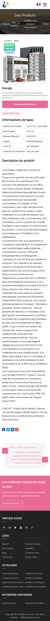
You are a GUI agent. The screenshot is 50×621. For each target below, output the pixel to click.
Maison (6, 24)
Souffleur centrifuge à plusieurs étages (34, 583)
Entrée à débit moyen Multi (22, 447)
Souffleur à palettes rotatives (34, 578)
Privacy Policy (31, 557)
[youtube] (21, 528)
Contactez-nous (10, 503)
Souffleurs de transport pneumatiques (30, 24)
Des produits (14, 24)
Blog (4, 552)
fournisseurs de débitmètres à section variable (12, 603)
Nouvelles (29, 548)
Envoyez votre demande (25, 104)
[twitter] (15, 528)
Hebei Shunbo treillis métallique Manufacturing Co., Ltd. (36, 603)
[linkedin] (10, 528)
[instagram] (26, 528)
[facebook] (4, 528)
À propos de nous (33, 544)
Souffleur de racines (34, 573)
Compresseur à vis (10, 578)
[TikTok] (32, 528)
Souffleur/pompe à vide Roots (12, 587)
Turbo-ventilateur (10, 573)
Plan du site (7, 557)
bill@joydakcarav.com (30, 617)
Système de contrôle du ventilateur (12, 583)
